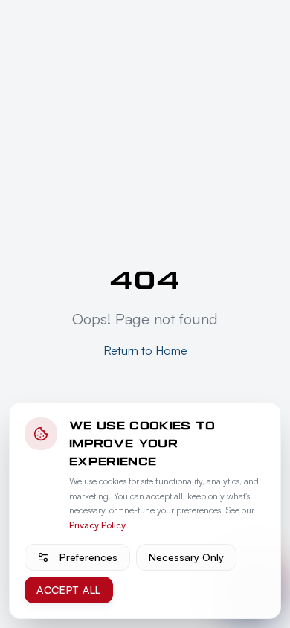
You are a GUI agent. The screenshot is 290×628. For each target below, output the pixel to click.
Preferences (88, 557)
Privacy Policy (97, 525)
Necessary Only (186, 557)
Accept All (68, 589)
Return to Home (145, 350)
